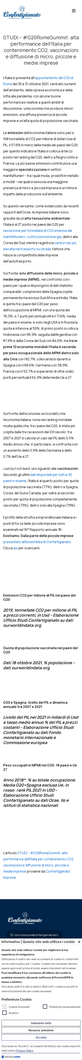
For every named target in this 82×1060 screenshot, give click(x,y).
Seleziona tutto (41, 1023)
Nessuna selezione (41, 1030)
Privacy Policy (24, 1050)
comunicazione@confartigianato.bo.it (36, 935)
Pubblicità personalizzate (65, 1006)
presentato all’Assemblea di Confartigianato (37, 542)
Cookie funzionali (19, 1006)
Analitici (14, 1012)
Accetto (41, 1037)
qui (15, 548)
